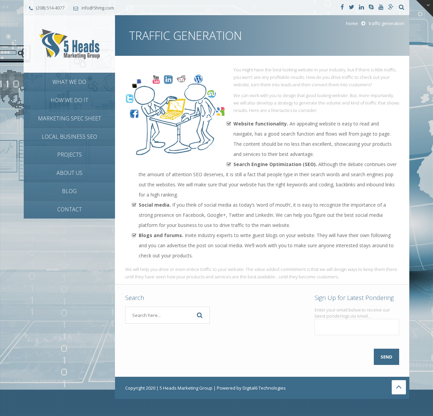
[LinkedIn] (361, 7)
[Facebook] (342, 7)
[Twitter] (351, 7)
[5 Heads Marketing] (69, 43)
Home (352, 23)
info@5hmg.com (98, 8)
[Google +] (391, 7)
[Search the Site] (401, 7)
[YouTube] (381, 7)
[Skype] (371, 7)
